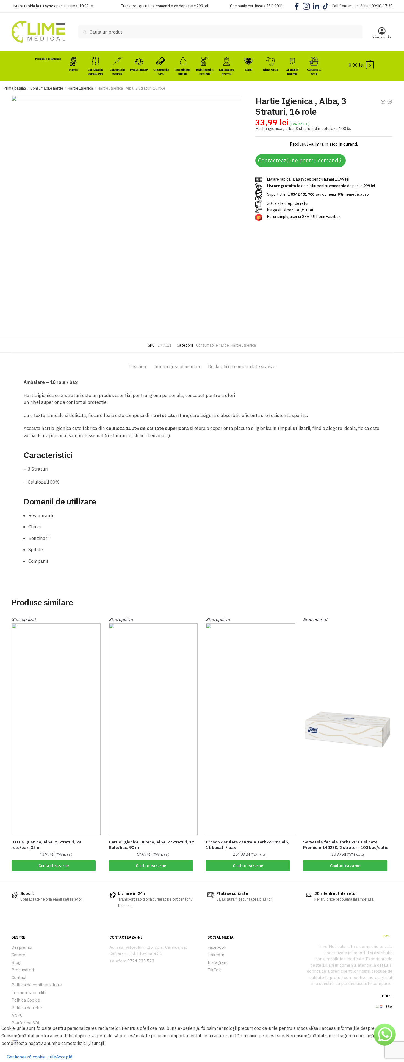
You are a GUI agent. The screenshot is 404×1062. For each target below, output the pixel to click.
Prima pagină (15, 88)
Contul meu (382, 36)
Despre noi (22, 947)
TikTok (214, 969)
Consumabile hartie (46, 88)
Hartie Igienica (80, 88)
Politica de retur (27, 1007)
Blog (16, 962)
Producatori (23, 969)
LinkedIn (215, 954)
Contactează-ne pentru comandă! (300, 160)
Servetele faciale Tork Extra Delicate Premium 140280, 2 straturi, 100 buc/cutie (345, 844)
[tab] (138, 362)
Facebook (216, 947)
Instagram (217, 962)
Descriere (138, 366)
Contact (19, 977)
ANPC (17, 1015)
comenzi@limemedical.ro (345, 194)
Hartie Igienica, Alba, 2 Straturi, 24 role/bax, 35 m (46, 844)
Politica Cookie (26, 1000)
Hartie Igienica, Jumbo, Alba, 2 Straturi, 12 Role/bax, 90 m (151, 844)
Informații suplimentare (177, 366)
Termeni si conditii (29, 992)
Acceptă (64, 1057)
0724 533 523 (140, 961)
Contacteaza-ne (53, 865)
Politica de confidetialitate (37, 984)
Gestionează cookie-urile (31, 1057)
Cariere (18, 954)
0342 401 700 (302, 194)
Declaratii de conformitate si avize (241, 366)
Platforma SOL (26, 1022)
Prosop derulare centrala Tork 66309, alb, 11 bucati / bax (247, 844)
